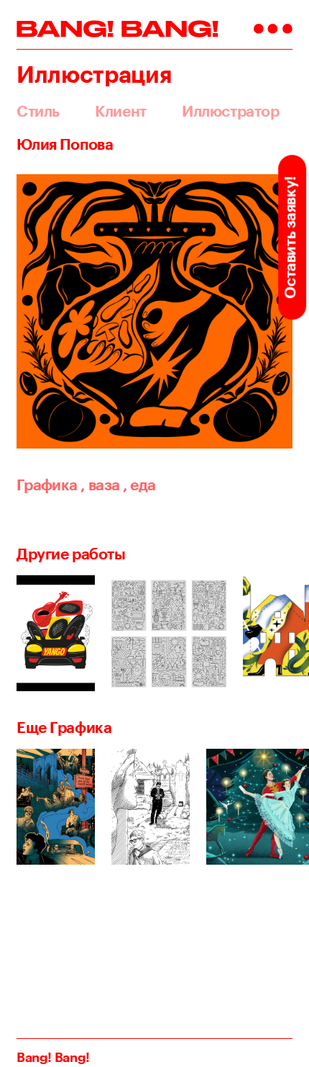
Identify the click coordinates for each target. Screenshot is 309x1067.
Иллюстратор (230, 111)
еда (139, 484)
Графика (47, 484)
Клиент (121, 111)
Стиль (38, 111)
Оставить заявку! (290, 237)
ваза (99, 484)
